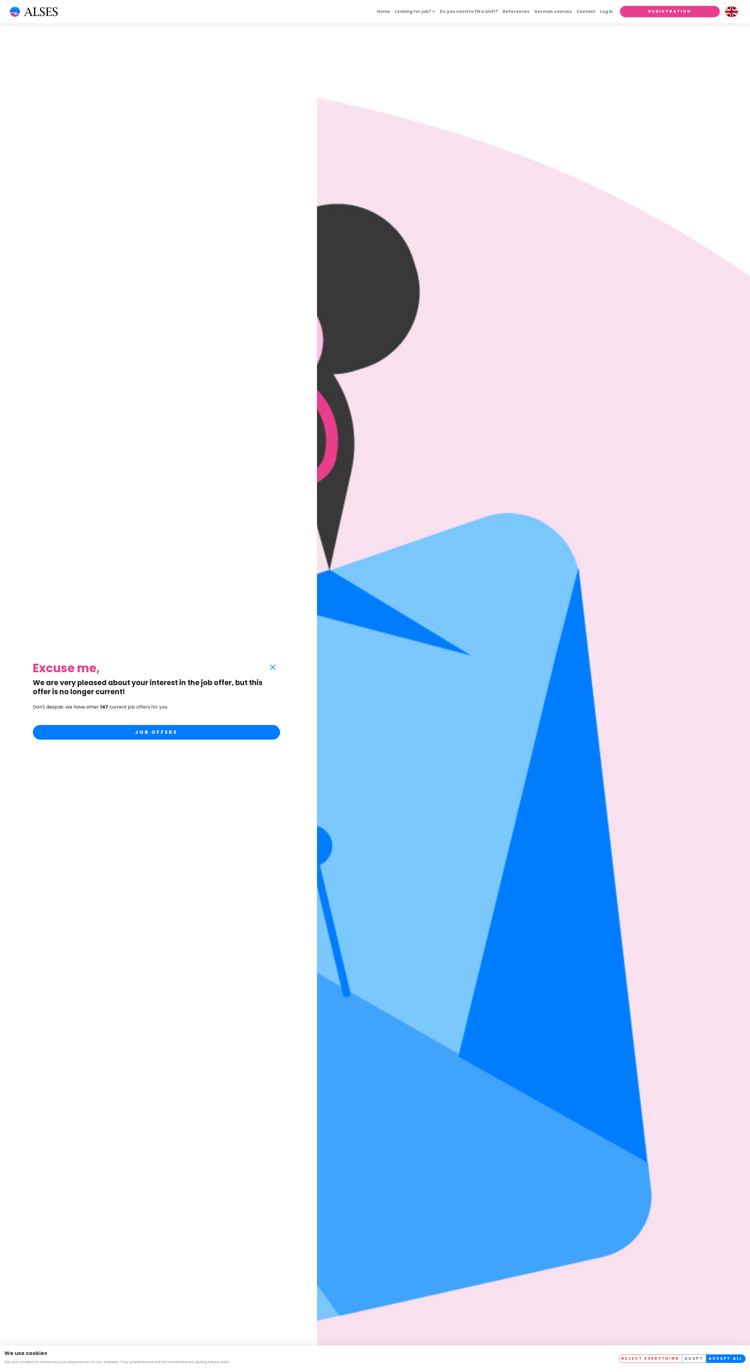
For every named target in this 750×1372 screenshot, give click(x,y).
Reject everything (650, 1358)
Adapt (694, 1358)
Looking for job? (413, 11)
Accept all (726, 1358)
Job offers (156, 732)
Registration (669, 11)
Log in (606, 11)
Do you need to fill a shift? (469, 11)
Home (383, 11)
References (516, 11)
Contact (586, 11)
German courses (553, 11)
